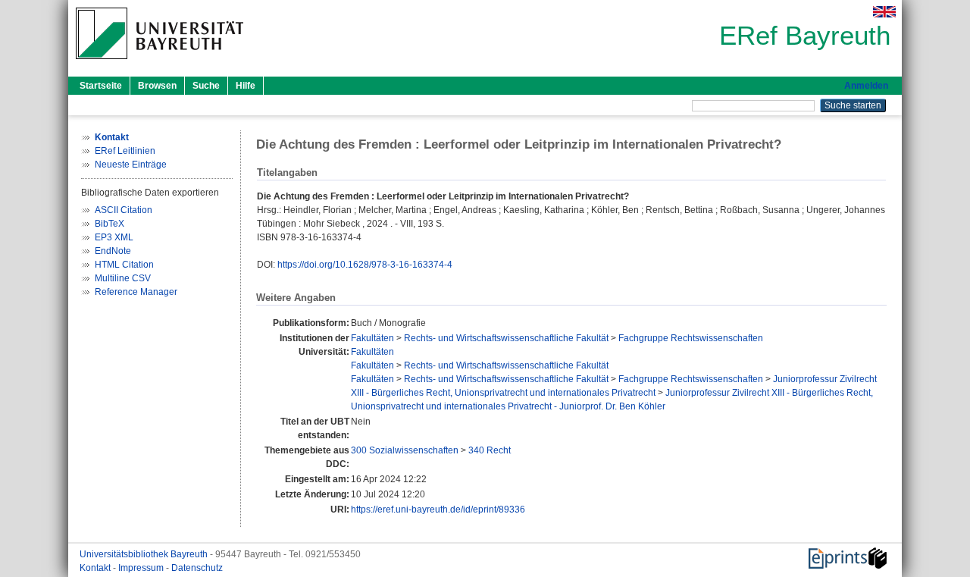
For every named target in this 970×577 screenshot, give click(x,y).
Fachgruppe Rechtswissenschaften (690, 338)
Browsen (157, 85)
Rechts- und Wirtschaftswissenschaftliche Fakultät (506, 338)
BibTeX (109, 223)
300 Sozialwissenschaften (404, 450)
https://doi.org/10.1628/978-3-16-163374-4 (364, 264)
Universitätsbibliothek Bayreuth (145, 554)
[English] (884, 11)
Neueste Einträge (131, 164)
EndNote (113, 251)
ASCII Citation (123, 210)
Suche (206, 85)
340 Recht (489, 450)
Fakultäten (372, 338)
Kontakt (96, 568)
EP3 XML (114, 237)
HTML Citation (124, 264)
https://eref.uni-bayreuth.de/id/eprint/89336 (438, 509)
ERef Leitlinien (125, 151)
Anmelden (866, 85)
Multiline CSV (123, 278)
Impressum (142, 568)
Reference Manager (136, 292)
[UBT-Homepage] (159, 63)
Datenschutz (197, 568)
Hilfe (245, 85)
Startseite (101, 85)
